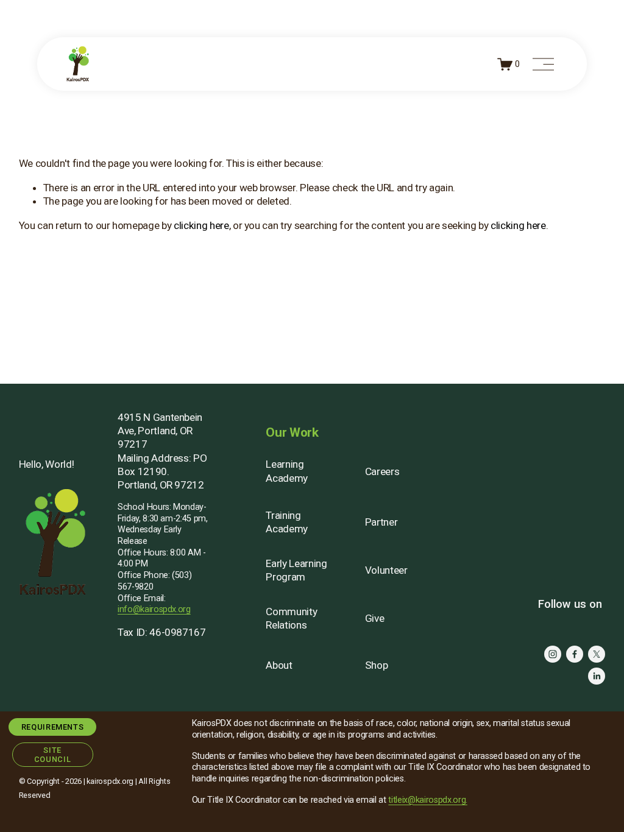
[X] (596, 654)
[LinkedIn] (596, 676)
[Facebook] (574, 654)
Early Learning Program (296, 570)
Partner (381, 522)
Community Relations (291, 618)
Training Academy (287, 522)
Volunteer (386, 570)
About (279, 665)
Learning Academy (287, 471)
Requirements (52, 727)
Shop (376, 665)
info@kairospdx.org (154, 609)
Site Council (52, 755)
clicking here (201, 225)
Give (375, 618)
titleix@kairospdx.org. (427, 800)
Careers (382, 471)
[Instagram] (552, 654)
